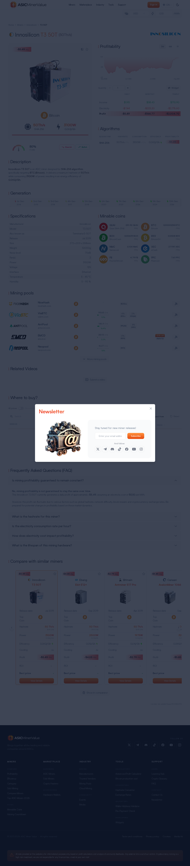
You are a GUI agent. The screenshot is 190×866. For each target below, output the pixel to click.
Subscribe (136, 436)
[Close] (151, 408)
